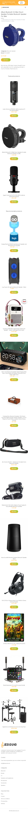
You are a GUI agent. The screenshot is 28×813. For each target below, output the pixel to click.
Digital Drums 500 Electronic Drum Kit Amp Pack (14, 727)
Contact (3, 796)
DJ (1, 775)
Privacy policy (4, 801)
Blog (2, 793)
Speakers (3, 785)
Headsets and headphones (7, 778)
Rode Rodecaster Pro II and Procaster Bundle (14, 685)
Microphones (4, 780)
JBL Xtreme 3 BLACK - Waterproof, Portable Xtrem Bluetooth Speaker (14, 462)
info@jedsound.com (5, 763)
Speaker (14, 51)
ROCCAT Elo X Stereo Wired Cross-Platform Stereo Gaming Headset (14, 601)
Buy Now (6, 59)
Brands (2, 773)
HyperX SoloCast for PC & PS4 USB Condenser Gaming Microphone (14, 196)
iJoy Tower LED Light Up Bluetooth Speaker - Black (14, 287)
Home (2, 18)
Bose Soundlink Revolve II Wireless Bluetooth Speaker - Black (14, 558)
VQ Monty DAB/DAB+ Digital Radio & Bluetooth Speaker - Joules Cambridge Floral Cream (14, 329)
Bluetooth (9, 51)
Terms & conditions (5, 798)
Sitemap (3, 803)
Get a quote (21, 3)
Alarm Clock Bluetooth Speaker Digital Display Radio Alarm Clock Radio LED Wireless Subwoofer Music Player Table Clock (14, 373)
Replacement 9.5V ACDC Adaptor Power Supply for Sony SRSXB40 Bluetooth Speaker (14, 505)
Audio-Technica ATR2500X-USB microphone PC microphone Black (14, 109)
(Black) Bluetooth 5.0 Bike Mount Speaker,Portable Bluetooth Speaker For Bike (14, 153)
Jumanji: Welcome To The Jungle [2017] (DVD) (14, 643)
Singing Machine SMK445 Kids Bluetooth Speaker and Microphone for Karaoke (14, 244)
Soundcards (3, 783)
